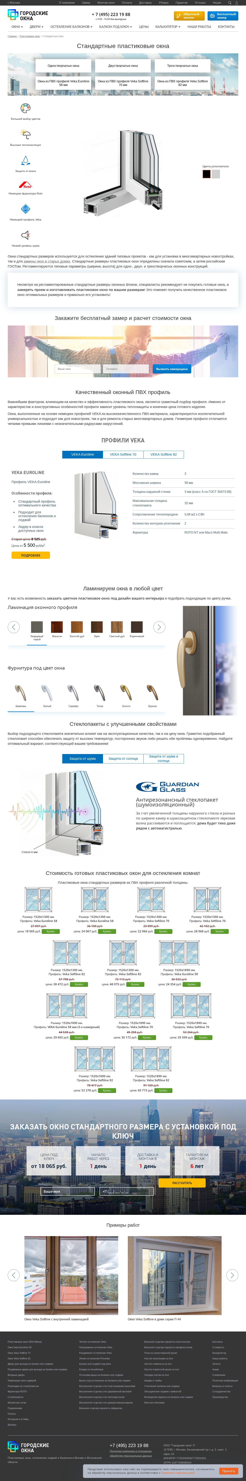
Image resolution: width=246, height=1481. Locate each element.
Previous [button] (14, 627)
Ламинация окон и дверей (22, 1380)
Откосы (12, 1413)
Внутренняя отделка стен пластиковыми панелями (107, 1386)
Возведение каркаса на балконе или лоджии (168, 1397)
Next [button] (159, 627)
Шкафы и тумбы (153, 1380)
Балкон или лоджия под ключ (95, 1364)
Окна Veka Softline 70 (19, 1353)
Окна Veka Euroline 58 (20, 1347)
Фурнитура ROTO (17, 1391)
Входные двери (16, 1375)
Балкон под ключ (114, 26)
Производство (220, 1397)
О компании (67, 2)
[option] (123, 173)
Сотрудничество (221, 1391)
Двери (35, 26)
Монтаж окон (106, 2)
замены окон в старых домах (47, 261)
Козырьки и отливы (18, 1419)
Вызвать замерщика (172, 369)
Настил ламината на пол (158, 1364)
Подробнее (30, 555)
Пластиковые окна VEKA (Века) (25, 1342)
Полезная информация (225, 1380)
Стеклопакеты (15, 1397)
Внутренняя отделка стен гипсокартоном (101, 1397)
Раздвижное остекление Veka (95, 1353)
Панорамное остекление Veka (95, 1347)
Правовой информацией (177, 1472)
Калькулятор (166, 26)
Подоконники (15, 1408)
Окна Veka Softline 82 (19, 1358)
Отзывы (200, 2)
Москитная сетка (17, 1402)
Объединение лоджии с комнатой (162, 1391)
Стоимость (218, 1347)
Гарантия (182, 2)
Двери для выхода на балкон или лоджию (30, 1364)
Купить (51, 931)
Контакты (226, 26)
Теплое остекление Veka (92, 1342)
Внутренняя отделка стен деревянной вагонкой (105, 1391)
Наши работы (199, 26)
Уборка (163, 2)
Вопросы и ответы (222, 1386)
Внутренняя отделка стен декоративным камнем (106, 1402)
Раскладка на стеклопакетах (23, 1386)
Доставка (145, 2)
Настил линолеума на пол (158, 1358)
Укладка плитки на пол (156, 1375)
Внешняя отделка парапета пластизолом (167, 1342)
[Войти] (236, 3)
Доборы (12, 1424)
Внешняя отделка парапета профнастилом (168, 1347)
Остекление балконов (70, 26)
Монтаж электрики (154, 1402)
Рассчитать (182, 1183)
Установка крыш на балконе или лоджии (101, 1375)
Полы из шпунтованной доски (160, 1353)
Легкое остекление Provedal (94, 1358)
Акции (217, 2)
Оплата (127, 2)
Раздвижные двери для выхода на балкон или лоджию (37, 1369)
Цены (144, 26)
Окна (16, 26)
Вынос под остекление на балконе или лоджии (104, 1380)
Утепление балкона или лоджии (162, 1386)
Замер (86, 2)
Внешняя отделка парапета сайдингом (100, 1408)
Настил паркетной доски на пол (161, 1369)
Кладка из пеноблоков (91, 1369)
